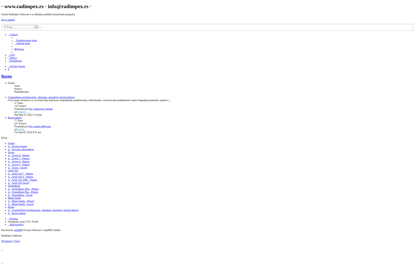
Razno (6, 76)
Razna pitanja (15, 117)
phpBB (18, 230)
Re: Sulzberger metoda (41, 109)
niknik (21, 129)
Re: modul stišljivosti (40, 126)
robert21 (22, 111)
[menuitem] (25, 40)
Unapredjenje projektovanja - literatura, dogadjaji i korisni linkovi (41, 97)
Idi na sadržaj (8, 19)
